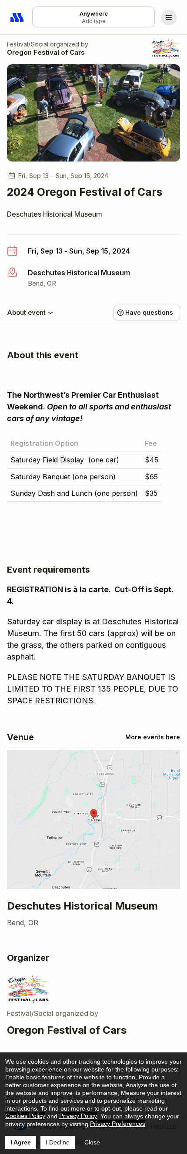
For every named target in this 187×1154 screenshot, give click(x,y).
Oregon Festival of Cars (46, 52)
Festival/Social (27, 44)
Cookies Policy (25, 1115)
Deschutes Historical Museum (54, 214)
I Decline (58, 1142)
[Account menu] (169, 17)
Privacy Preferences (117, 1123)
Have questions (149, 312)
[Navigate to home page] (17, 17)
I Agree (20, 1142)
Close (92, 1142)
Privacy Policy (78, 1115)
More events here (152, 737)
